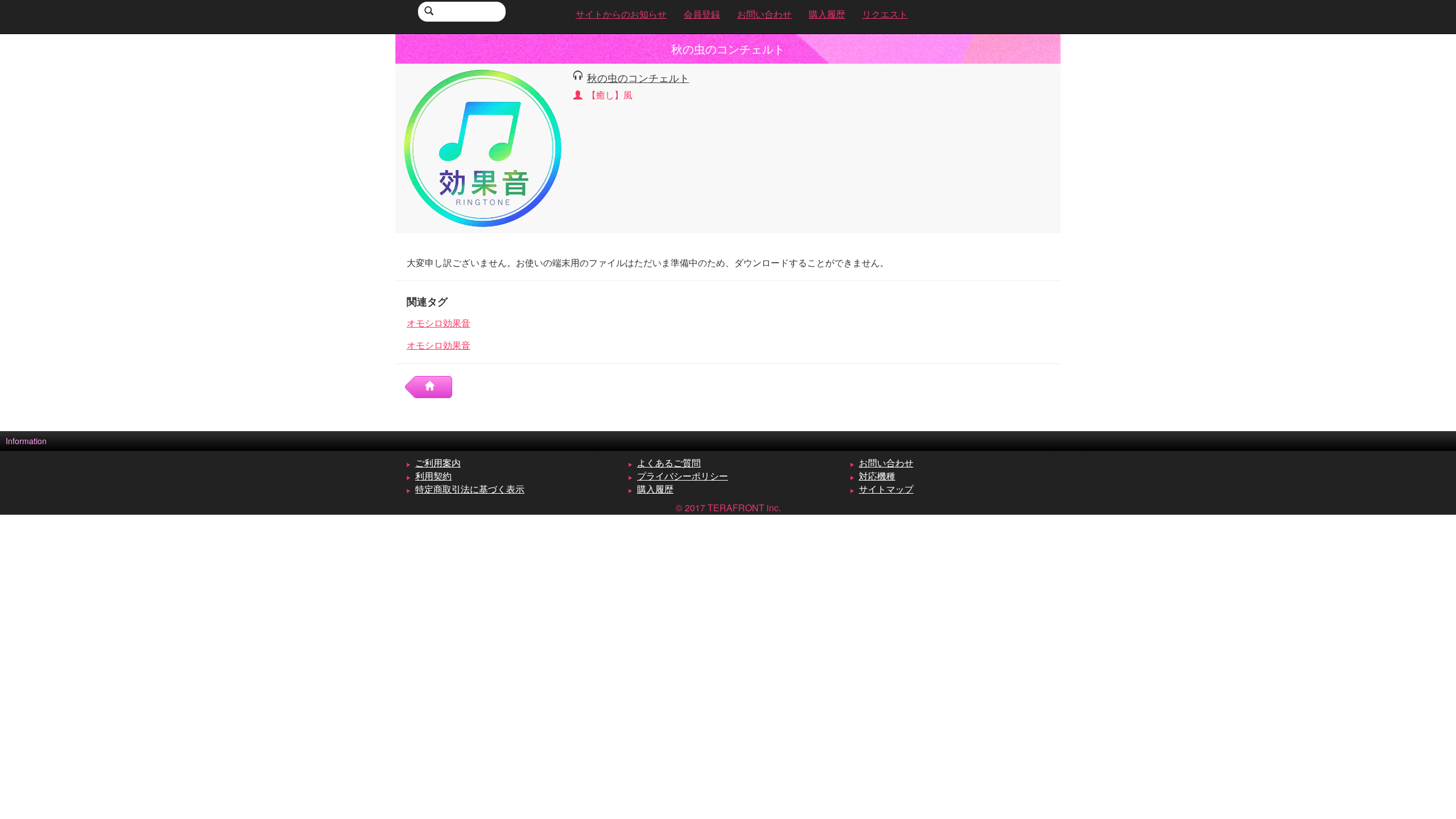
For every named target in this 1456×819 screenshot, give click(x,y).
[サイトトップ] (434, 387)
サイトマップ (886, 488)
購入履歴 (655, 488)
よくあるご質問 (669, 462)
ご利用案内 (438, 462)
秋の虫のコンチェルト (638, 77)
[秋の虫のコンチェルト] (483, 147)
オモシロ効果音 (438, 322)
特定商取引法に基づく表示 (469, 488)
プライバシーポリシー (682, 475)
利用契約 (433, 475)
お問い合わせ (886, 462)
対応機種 (877, 475)
